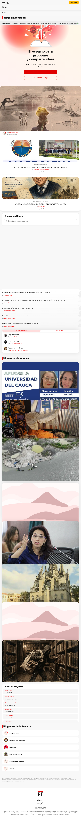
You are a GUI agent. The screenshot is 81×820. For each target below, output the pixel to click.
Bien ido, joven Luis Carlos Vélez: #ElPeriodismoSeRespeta (20, 324)
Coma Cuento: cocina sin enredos (14, 703)
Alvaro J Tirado (8, 303)
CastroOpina (8, 690)
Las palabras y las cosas (40, 201)
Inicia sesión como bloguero (40, 72)
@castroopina (10, 692)
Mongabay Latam (13, 132)
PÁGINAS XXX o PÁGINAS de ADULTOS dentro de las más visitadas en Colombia (26, 292)
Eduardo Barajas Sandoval (16, 761)
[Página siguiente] (49, 679)
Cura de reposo (13, 341)
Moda (71, 23)
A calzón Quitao (11, 718)
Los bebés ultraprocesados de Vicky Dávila (15, 316)
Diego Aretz (41, 206)
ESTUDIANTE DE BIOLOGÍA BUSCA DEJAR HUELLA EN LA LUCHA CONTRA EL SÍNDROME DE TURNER (33, 300)
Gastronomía (52, 23)
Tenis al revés (8, 709)
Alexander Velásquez (9, 310)
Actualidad (15, 23)
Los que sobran (9, 696)
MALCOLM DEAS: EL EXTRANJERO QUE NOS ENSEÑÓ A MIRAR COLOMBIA (40, 204)
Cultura (29, 23)
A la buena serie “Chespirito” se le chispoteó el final (17, 308)
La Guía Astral (8, 722)
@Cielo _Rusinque (12, 699)
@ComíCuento (11, 705)
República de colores (40, 164)
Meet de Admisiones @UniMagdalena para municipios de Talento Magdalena (40, 167)
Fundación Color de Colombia (41, 169)
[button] (78, 23)
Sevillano (11, 768)
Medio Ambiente (63, 23)
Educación (22, 23)
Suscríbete (74, 2)
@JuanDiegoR (10, 711)
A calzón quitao (9, 715)
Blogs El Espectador (14, 17)
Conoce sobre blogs (40, 78)
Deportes (36, 23)
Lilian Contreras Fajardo (15, 754)
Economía (44, 23)
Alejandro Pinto (8, 295)
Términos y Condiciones (36, 811)
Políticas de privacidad (50, 811)
